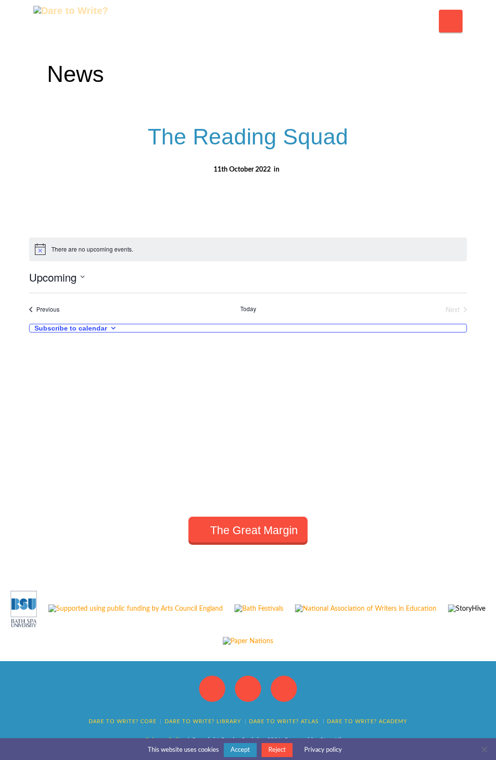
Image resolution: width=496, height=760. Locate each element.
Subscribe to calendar (70, 328)
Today (248, 309)
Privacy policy (323, 750)
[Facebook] (212, 689)
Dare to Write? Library (203, 721)
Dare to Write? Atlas (284, 721)
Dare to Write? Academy (367, 721)
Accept (240, 750)
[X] (248, 689)
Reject (277, 750)
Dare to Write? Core (122, 721)
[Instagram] (284, 689)
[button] (451, 21)
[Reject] (484, 749)
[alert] (247, 249)
